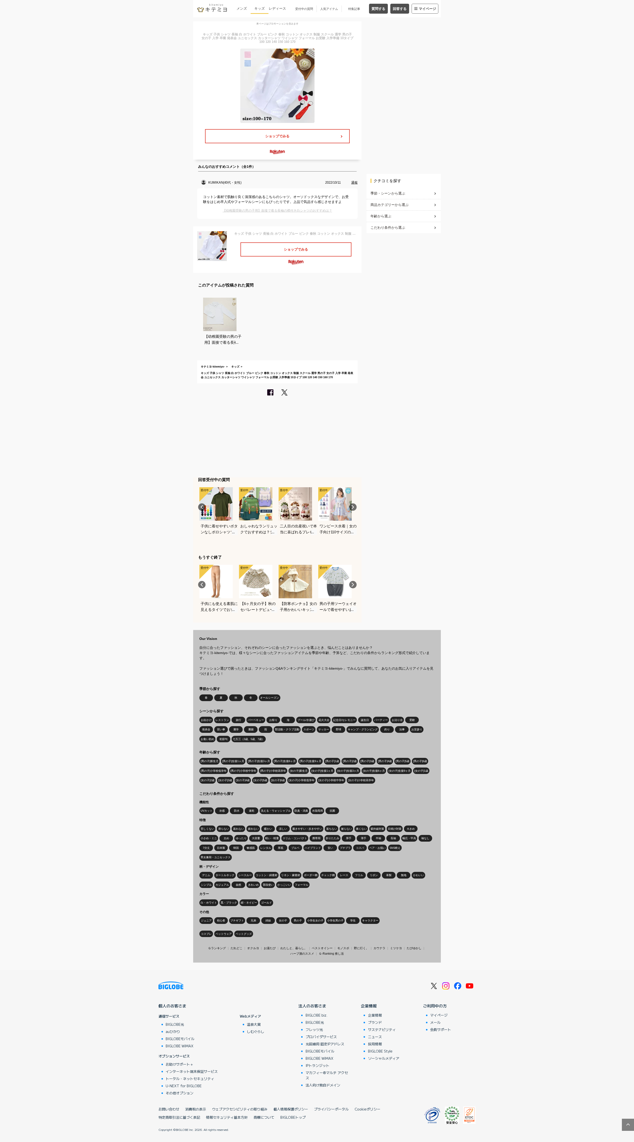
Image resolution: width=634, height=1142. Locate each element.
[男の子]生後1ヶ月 (233, 761)
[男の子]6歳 (420, 761)
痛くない (361, 828)
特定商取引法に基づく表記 (179, 1117)
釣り (387, 729)
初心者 (221, 920)
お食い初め (207, 739)
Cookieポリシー (367, 1109)
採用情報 (375, 1043)
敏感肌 (251, 847)
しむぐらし (255, 1031)
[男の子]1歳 (332, 761)
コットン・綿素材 (266, 875)
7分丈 (206, 847)
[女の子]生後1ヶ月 (322, 770)
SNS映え (395, 847)
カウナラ (379, 948)
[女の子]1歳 (421, 770)
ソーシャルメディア (383, 1058)
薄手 (363, 838)
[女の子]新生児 (299, 770)
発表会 (206, 729)
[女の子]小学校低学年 (302, 780)
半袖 (378, 838)
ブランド (375, 1022)
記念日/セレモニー (344, 719)
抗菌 (332, 810)
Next (353, 507)
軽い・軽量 (272, 838)
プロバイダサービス (321, 1036)
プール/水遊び (306, 719)
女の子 (283, 920)
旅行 (238, 719)
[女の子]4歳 (243, 780)
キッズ (259, 8)
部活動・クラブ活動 (287, 729)
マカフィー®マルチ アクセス (327, 1075)
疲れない (253, 828)
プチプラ (345, 847)
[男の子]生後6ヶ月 (285, 761)
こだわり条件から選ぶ (387, 227)
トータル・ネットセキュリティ (190, 1078)
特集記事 (354, 9)
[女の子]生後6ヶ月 (374, 770)
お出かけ (206, 719)
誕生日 (365, 719)
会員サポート (440, 1029)
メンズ (242, 8)
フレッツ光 (314, 1029)
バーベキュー (256, 719)
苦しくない (207, 828)
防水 (236, 810)
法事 (402, 729)
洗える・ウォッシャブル (276, 810)
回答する (400, 9)
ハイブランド (313, 847)
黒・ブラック (229, 902)
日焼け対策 (394, 828)
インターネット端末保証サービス (192, 1071)
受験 (412, 719)
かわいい (418, 875)
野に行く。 (361, 948)
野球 (338, 729)
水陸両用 (317, 810)
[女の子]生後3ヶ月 (348, 770)
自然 (238, 884)
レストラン (222, 719)
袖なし (425, 838)
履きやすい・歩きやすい (307, 828)
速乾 (251, 810)
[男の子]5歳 (402, 761)
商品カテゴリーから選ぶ (389, 205)
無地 (403, 875)
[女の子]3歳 (225, 780)
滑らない (223, 828)
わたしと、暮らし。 (293, 948)
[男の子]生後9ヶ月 (310, 761)
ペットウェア (223, 933)
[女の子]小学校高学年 (361, 780)
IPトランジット (317, 1065)
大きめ (411, 828)
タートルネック (225, 875)
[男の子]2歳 (350, 761)
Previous (202, 507)
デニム (206, 875)
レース (344, 875)
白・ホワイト (209, 902)
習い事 (221, 729)
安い (330, 847)
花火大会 (323, 719)
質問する (378, 9)
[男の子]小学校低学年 (214, 770)
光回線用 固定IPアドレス (325, 1043)
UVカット (206, 810)
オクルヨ (253, 948)
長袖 (393, 838)
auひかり (173, 1031)
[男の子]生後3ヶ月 (259, 761)
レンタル (265, 847)
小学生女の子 (315, 920)
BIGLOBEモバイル (180, 1038)
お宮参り (416, 729)
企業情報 (369, 1006)
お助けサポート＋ (179, 1064)
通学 (236, 729)
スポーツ (308, 729)
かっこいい (284, 884)
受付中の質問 (304, 9)
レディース (277, 8)
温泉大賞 (254, 1024)
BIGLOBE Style (380, 1051)
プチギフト (237, 920)
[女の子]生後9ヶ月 (400, 770)
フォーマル (301, 884)
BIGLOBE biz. (316, 1015)
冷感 (222, 810)
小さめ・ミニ (209, 838)
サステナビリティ (382, 1029)
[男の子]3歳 (367, 761)
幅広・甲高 (409, 838)
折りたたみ (332, 838)
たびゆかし (414, 948)
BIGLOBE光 (175, 1024)
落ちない (331, 828)
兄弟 (253, 920)
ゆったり (241, 838)
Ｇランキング (217, 948)
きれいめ (253, 884)
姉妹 (268, 920)
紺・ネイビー (249, 902)
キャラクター (370, 920)
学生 (353, 920)
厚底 (280, 847)
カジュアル (222, 884)
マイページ (427, 9)
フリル (359, 875)
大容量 (256, 838)
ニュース (375, 1036)
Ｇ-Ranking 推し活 (331, 953)
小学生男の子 (335, 920)
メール (435, 1022)
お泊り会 (397, 719)
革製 (389, 875)
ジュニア (206, 920)
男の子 (298, 920)
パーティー (381, 719)
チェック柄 (328, 875)
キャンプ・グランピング (363, 729)
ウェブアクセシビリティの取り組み (239, 1109)
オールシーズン (269, 697)
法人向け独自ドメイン (323, 1085)
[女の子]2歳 (207, 780)
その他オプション (179, 1092)
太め (226, 838)
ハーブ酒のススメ (302, 953)
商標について (264, 1117)
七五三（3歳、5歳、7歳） (248, 739)
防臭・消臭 (301, 810)
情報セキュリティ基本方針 (227, 1117)
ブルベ (295, 847)
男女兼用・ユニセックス (216, 857)
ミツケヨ (396, 948)
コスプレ (206, 933)
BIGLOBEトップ (293, 1117)
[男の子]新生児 (209, 761)
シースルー (245, 875)
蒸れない (238, 828)
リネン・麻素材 (290, 875)
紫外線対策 (377, 828)
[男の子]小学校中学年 (243, 770)
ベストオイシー (322, 948)
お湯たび (270, 948)
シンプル (206, 884)
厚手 (348, 838)
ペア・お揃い (377, 847)
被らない (346, 828)
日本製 (221, 847)
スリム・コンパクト (295, 838)
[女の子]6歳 (278, 780)
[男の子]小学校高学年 (273, 770)
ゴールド (266, 902)
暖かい (268, 828)
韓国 (236, 847)
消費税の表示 (195, 1109)
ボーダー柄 (310, 875)
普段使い (268, 884)
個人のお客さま (172, 1006)
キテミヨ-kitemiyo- (213, 366)
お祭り (273, 719)
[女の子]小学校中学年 (331, 780)
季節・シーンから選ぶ (387, 193)
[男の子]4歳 (385, 761)
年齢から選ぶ (380, 216)
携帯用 (316, 838)
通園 (251, 729)
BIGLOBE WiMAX (179, 1045)
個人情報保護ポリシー (290, 1109)
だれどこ (236, 948)
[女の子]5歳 (260, 780)
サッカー (323, 729)
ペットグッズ (244, 933)
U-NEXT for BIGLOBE (184, 1085)
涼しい (283, 828)
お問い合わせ (168, 1109)
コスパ (360, 847)
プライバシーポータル (331, 1109)
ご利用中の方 (435, 1006)
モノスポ (343, 948)
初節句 (223, 739)
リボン (374, 875)
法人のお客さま (312, 1006)
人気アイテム (329, 9)
